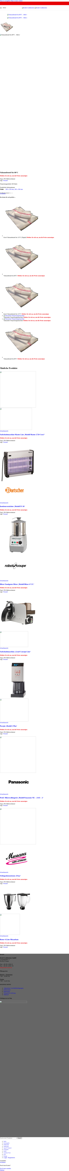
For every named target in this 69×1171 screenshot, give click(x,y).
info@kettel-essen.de (6, 967)
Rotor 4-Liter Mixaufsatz (9, 939)
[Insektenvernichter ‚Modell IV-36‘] (18, 480)
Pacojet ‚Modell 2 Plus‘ (8, 726)
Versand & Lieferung (10, 993)
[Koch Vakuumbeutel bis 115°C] (22, 312)
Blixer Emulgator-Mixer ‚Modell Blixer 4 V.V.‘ (17, 584)
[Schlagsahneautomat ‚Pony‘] (18, 844)
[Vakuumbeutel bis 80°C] (22, 274)
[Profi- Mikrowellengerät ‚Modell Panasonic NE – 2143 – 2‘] (18, 772)
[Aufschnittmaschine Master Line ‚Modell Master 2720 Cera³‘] (18, 407)
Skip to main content (16, 1)
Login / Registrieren (9, 1157)
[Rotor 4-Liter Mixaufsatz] (17, 913)
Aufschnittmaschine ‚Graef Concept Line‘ (15, 652)
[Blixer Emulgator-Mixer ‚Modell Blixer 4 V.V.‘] (18, 552)
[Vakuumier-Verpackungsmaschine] (14, 315)
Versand (5, 180)
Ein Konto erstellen (5, 1168)
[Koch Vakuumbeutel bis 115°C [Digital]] (22, 236)
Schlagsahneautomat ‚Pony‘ (10, 876)
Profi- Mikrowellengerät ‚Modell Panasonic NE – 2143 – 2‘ (21, 798)
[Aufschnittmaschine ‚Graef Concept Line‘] (18, 630)
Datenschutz (7, 990)
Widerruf (6, 994)
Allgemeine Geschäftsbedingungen (13, 988)
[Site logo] (28, 8)
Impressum (7, 991)
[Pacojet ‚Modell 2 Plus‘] (18, 698)
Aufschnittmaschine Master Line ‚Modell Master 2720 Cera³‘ (22, 435)
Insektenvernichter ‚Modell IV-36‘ (12, 506)
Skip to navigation (5, 1)
